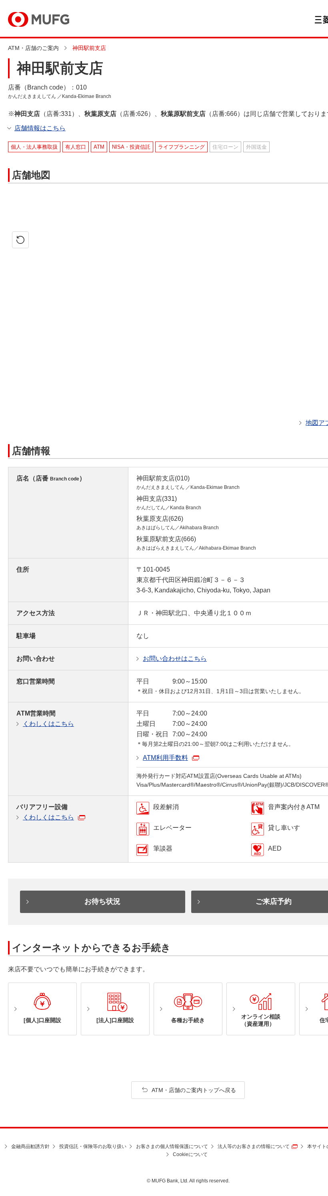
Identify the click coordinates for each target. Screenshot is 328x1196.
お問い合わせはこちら (175, 658)
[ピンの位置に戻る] (20, 240)
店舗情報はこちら (40, 128)
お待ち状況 (102, 901)
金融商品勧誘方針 (30, 1146)
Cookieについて (190, 1154)
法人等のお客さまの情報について (254, 1146)
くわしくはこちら (48, 723)
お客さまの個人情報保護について (172, 1146)
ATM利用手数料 (165, 757)
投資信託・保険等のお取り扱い (92, 1146)
